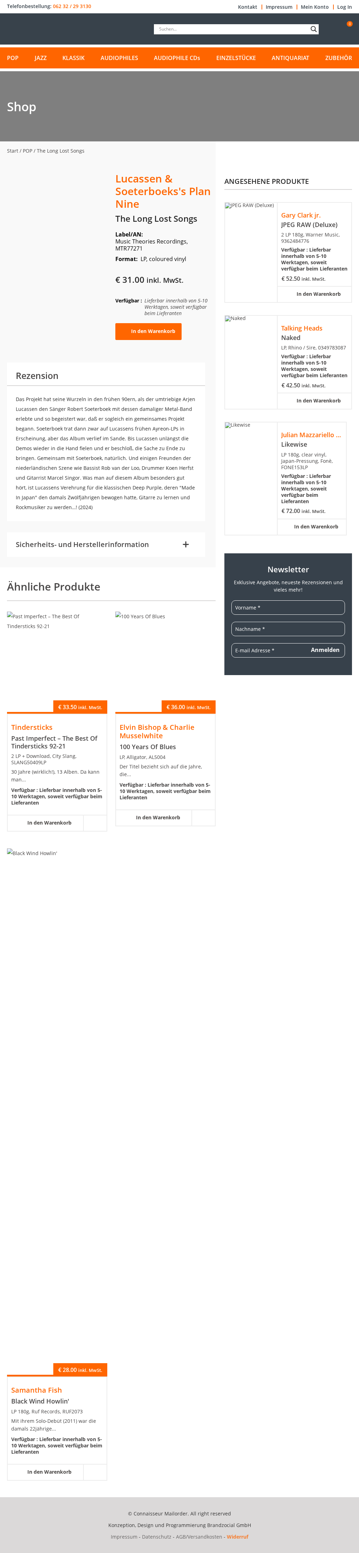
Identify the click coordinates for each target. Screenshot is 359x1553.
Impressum (279, 7)
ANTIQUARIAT (290, 58)
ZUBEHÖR (338, 58)
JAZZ (41, 58)
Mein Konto (315, 7)
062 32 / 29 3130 (72, 6)
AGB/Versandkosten (199, 1536)
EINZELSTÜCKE (236, 58)
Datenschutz (156, 1536)
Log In (344, 7)
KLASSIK (73, 58)
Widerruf (237, 1536)
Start (12, 150)
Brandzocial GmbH (229, 1525)
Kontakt (247, 7)
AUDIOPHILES (119, 58)
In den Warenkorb (153, 331)
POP (13, 58)
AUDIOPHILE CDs (177, 58)
